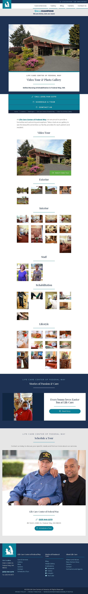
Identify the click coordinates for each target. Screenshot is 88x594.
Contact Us (82, 6)
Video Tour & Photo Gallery (64, 111)
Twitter (49, 571)
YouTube (50, 575)
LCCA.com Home (67, 1)
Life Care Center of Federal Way (46, 111)
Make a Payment (82, 1)
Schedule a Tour (45, 102)
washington (31, 111)
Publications (49, 566)
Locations (23, 111)
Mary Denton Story (72, 562)
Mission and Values (72, 559)
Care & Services (40, 6)
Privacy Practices (34, 592)
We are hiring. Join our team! (44, 14)
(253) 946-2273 (45, 519)
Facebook (50, 568)
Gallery (53, 6)
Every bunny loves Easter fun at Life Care (64, 401)
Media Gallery (50, 564)
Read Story (66, 411)
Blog (62, 6)
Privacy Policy (20, 592)
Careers (71, 6)
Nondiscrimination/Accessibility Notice (58, 592)
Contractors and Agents (74, 569)
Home (16, 111)
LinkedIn (50, 573)
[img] (32, 96)
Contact (20, 569)
